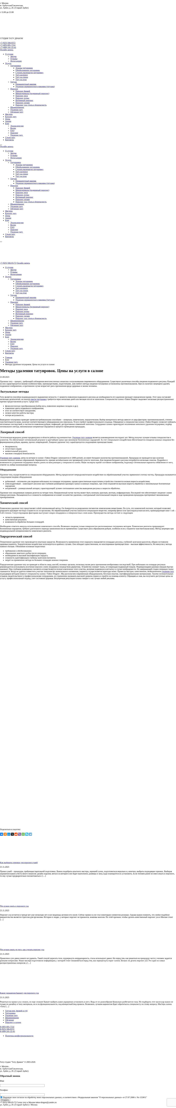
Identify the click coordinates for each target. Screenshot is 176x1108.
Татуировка (10, 1013)
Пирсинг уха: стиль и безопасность (31, 105)
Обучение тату (16, 112)
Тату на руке (21, 79)
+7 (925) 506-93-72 (8, 263)
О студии (9, 54)
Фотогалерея (16, 61)
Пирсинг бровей (22, 91)
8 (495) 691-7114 (7, 1027)
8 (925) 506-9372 (7, 1029)
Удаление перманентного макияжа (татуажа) (35, 86)
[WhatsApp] (23, 834)
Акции (8, 121)
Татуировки (15, 66)
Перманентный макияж (25, 84)
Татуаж (13, 82)
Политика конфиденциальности (19, 1036)
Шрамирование (17, 107)
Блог (7, 123)
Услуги (8, 63)
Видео (13, 128)
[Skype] (26, 834)
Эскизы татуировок (24, 68)
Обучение (9, 1020)
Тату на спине (21, 77)
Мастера (8, 114)
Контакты (9, 140)
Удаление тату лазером (82, 437)
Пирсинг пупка (22, 98)
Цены (7, 119)
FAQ (12, 130)
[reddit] (16, 834)
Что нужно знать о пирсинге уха (14, 906)
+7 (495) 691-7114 (7, 45)
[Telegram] (30, 834)
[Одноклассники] (5, 834)
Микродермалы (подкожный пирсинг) (32, 93)
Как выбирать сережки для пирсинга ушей (19, 862)
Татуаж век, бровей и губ (16, 1011)
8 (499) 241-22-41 (7, 1031)
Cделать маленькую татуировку (29, 73)
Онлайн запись (6, 50)
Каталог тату (10, 117)
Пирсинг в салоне (13, 1022)
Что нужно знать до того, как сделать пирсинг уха (22, 949)
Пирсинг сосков (22, 103)
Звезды (13, 56)
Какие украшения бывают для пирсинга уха (19, 993)
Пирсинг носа (21, 96)
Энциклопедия (16, 126)
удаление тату (168, 571)
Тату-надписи (21, 75)
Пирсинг (14, 89)
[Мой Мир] (8, 834)
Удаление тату (16, 110)
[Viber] (19, 834)
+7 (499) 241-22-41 (8, 47)
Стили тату (10, 137)
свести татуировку (39, 399)
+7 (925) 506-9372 (7, 43)
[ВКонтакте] (1, 834)
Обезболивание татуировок (27, 70)
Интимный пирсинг (24, 100)
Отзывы (13, 59)
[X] (12, 834)
